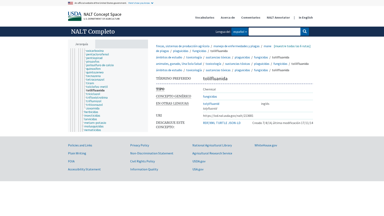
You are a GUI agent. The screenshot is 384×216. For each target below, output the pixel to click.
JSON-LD (234, 123)
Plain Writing (77, 153)
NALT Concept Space (102, 14)
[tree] (108, 90)
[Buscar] (304, 32)
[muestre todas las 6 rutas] (292, 46)
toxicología (194, 57)
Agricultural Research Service (212, 153)
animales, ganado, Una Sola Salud (179, 64)
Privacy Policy (139, 145)
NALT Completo (93, 31)
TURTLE (221, 123)
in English (306, 17)
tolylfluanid (211, 104)
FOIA (71, 161)
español (237, 31)
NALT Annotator (278, 17)
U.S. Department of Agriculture (102, 18)
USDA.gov (198, 161)
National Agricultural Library (212, 145)
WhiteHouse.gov (266, 145)
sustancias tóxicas (218, 57)
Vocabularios (204, 17)
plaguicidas (180, 51)
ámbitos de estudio (169, 57)
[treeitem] (96, 50)
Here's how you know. (139, 2)
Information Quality (144, 169)
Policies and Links (80, 145)
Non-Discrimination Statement (151, 153)
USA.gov (197, 169)
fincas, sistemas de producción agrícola (182, 46)
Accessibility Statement (84, 169)
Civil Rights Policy (142, 161)
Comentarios (250, 17)
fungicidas (199, 51)
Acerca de (228, 17)
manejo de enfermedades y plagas (236, 46)
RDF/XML (209, 123)
